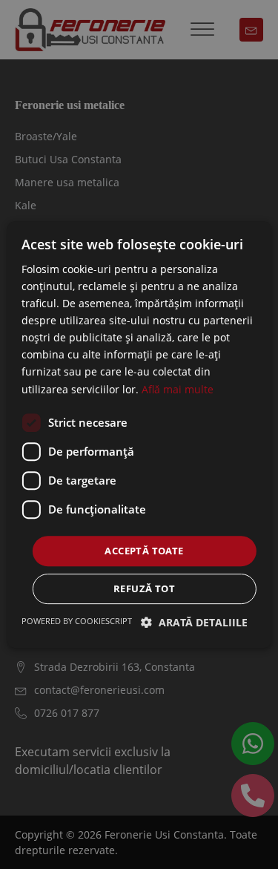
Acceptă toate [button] (144, 550)
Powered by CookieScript (76, 620)
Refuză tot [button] (144, 588)
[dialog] (139, 434)
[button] (194, 622)
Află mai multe (178, 389)
